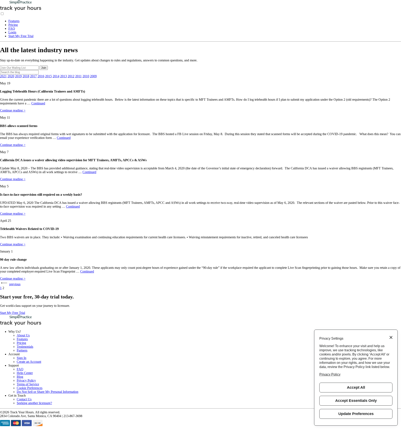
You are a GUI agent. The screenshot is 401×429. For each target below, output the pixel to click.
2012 (71, 76)
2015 (48, 76)
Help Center (25, 373)
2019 (18, 76)
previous (14, 284)
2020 (11, 76)
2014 (56, 76)
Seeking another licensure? (34, 403)
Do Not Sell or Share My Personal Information (47, 391)
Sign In (21, 358)
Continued (38, 103)
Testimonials (25, 346)
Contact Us (24, 399)
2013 (63, 76)
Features (13, 21)
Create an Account (29, 361)
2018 (26, 76)
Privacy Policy (26, 380)
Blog (20, 376)
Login (12, 32)
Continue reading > (12, 110)
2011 (78, 76)
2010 (85, 76)
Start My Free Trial (20, 36)
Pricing (13, 25)
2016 (41, 76)
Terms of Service (28, 384)
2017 (33, 76)
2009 (93, 76)
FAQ (11, 28)
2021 (3, 76)
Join (43, 67)
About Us (23, 335)
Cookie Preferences (29, 388)
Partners (22, 350)
